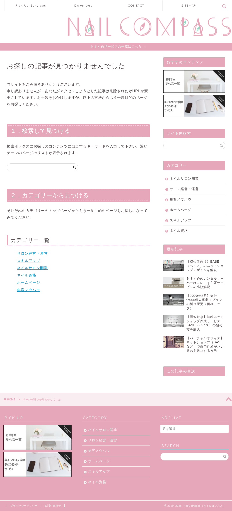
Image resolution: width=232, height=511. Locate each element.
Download (83, 5)
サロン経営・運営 (32, 253)
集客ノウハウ (28, 290)
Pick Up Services (31, 5)
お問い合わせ (53, 505)
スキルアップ (28, 261)
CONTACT (136, 5)
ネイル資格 (26, 275)
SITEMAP (188, 5)
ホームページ (28, 282)
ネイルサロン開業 (32, 268)
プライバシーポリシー (24, 505)
